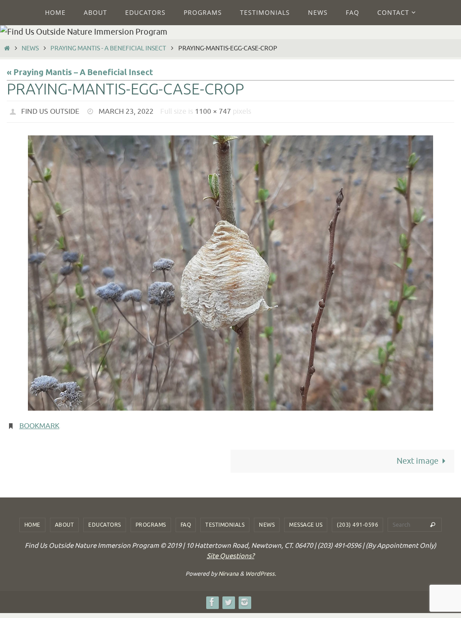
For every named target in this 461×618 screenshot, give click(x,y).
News (30, 48)
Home (32, 520)
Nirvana (228, 569)
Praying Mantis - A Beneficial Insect (108, 48)
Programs (151, 520)
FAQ (186, 520)
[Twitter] (228, 597)
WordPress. (260, 569)
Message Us (305, 520)
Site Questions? (230, 551)
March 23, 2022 (126, 110)
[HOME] (6, 48)
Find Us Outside (50, 110)
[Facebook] (212, 597)
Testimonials (224, 520)
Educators (104, 520)
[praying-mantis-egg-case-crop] (230, 270)
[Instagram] (244, 597)
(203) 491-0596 (357, 520)
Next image (417, 456)
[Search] (433, 519)
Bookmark (39, 422)
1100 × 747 (213, 110)
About (64, 520)
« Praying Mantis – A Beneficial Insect (80, 72)
